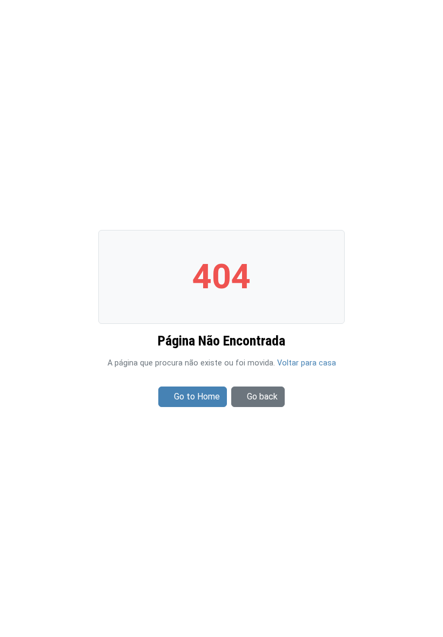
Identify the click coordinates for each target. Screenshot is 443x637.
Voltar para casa (306, 363)
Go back (262, 396)
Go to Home (197, 396)
